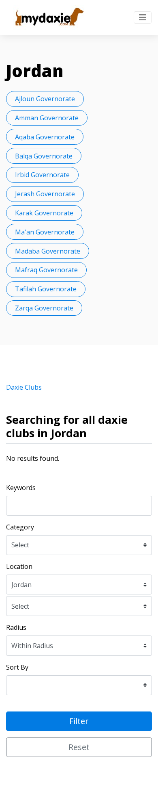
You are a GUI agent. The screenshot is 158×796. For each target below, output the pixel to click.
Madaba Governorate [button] (47, 251)
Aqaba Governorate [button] (45, 136)
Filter (79, 721)
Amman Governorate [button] (47, 117)
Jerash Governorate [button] (45, 193)
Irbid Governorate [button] (42, 174)
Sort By (17, 667)
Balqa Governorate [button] (44, 156)
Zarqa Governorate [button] (44, 308)
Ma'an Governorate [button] (45, 232)
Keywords (21, 487)
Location (19, 566)
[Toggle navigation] (143, 17)
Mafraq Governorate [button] (46, 269)
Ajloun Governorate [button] (45, 98)
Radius (16, 627)
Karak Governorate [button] (44, 212)
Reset (79, 747)
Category (20, 527)
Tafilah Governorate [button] (46, 288)
